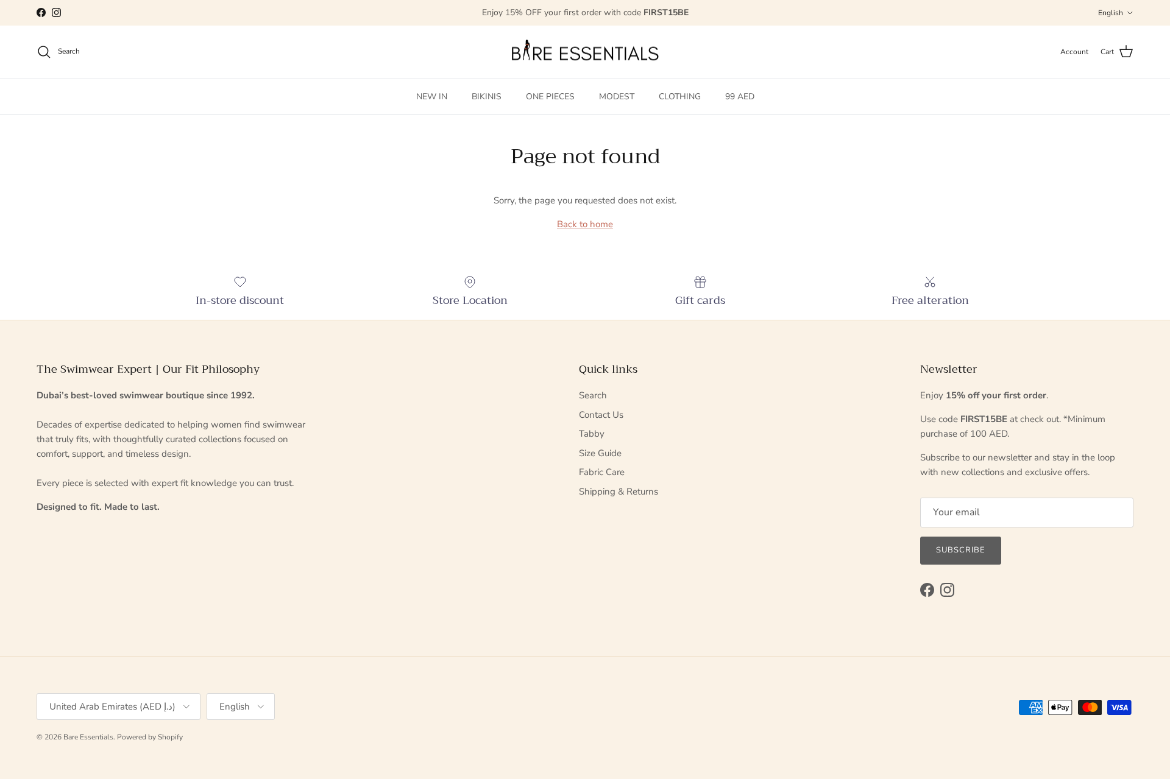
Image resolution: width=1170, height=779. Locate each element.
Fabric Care (602, 472)
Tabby (591, 434)
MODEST (616, 96)
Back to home (585, 224)
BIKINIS (487, 96)
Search (593, 395)
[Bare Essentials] (585, 52)
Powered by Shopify (150, 737)
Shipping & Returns (618, 491)
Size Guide (600, 453)
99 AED (739, 96)
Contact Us (601, 415)
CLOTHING (680, 96)
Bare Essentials (88, 737)
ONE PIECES (550, 96)
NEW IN (431, 96)
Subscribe (960, 550)
